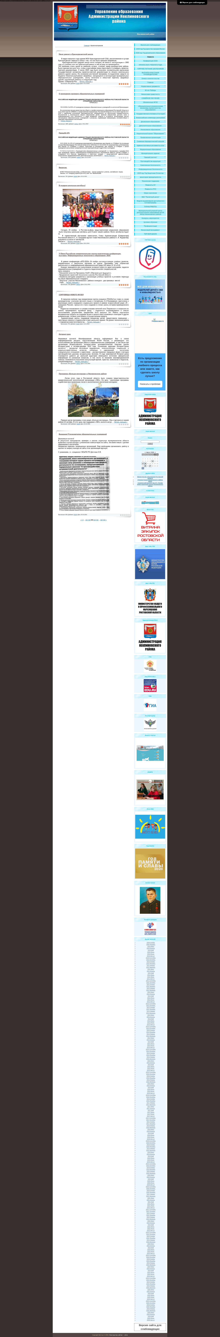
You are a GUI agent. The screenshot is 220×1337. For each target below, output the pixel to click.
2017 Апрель (151, 1108)
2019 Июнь (150, 1158)
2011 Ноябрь (151, 984)
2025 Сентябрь (151, 1301)
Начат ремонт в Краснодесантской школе (76, 54)
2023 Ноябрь (151, 1259)
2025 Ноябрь (151, 1305)
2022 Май (151, 1225)
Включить (34, 1)
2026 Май (151, 1316)
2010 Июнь (150, 952)
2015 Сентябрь (151, 1072)
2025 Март (150, 1289)
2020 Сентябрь (151, 1186)
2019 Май (151, 1156)
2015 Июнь (150, 1066)
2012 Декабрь (150, 1009)
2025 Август (151, 1299)
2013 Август (151, 1024)
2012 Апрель (151, 994)
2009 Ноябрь (151, 942)
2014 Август (151, 1047)
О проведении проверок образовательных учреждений (82, 94)
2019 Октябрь (150, 1165)
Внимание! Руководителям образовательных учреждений (83, 434)
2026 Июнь (150, 1318)
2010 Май (151, 950)
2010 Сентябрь (151, 958)
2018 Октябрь (150, 1143)
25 (145, 466)
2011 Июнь (150, 975)
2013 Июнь (150, 1021)
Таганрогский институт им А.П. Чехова (150, 483)
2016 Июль (150, 1091)
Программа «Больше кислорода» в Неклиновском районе (83, 374)
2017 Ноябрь (151, 1122)
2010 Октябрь (150, 960)
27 (150, 466)
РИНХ (150, 481)
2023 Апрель (151, 1246)
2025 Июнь (150, 1295)
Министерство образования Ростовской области (150, 477)
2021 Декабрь (150, 1215)
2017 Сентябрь (151, 1118)
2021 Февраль (150, 1196)
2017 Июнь (150, 1112)
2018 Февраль (150, 1127)
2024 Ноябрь (151, 1282)
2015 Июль (150, 1068)
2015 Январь (151, 1057)
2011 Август (151, 979)
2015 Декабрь (150, 1078)
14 (152, 461)
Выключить (27, 1)
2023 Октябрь (150, 1257)
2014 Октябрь (150, 1051)
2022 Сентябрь (151, 1232)
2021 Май (151, 1202)
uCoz (126, 1335)
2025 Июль (150, 1297)
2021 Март (150, 1198)
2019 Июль (150, 1160)
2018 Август (151, 1139)
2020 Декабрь (150, 1192)
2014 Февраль (150, 1036)
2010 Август (151, 956)
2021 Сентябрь (151, 1209)
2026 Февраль (150, 1310)
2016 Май (151, 1087)
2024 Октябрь (150, 1280)
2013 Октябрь (150, 1028)
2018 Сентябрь (151, 1141)
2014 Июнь (150, 1043)
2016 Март (150, 1083)
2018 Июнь (150, 1135)
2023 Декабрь (150, 1261)
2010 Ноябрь (151, 961)
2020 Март (150, 1175)
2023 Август (151, 1253)
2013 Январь (151, 1011)
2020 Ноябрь (151, 1190)
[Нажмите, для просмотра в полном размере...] (88, 226)
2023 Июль (150, 1251)
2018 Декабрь (150, 1146)
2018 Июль (150, 1137)
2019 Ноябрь (151, 1167)
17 (143, 463)
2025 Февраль (150, 1287)
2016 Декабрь (150, 1101)
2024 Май (151, 1270)
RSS (114, 5)
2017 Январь (151, 1103)
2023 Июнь (150, 1249)
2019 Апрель (151, 1154)
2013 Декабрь (150, 1032)
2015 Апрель (151, 1062)
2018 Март (150, 1129)
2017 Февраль (150, 1104)
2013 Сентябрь (151, 1026)
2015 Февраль (150, 1059)
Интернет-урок (65, 334)
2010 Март (150, 946)
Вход (110, 5)
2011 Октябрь (150, 982)
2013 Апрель (151, 1017)
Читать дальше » (86, 81)
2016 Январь (151, 1080)
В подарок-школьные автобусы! (72, 185)
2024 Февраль (150, 1265)
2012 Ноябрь (151, 1007)
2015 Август (151, 1070)
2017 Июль (150, 1114)
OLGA (77, 83)
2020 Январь (151, 1171)
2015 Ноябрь (151, 1076)
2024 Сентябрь (151, 1278)
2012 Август (151, 1001)
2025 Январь (151, 1286)
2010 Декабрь (150, 963)
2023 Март (150, 1244)
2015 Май (151, 1064)
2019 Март (150, 1152)
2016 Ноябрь (151, 1099)
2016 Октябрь (150, 1097)
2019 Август (151, 1162)
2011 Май (151, 973)
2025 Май (151, 1293)
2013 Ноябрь (151, 1030)
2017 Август (151, 1116)
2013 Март (150, 1015)
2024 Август (151, 1276)
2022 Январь (151, 1217)
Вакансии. (63, 168)
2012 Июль (150, 1000)
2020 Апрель (151, 1177)
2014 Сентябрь (151, 1049)
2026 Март (150, 1312)
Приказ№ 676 (64, 133)
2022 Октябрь (150, 1234)
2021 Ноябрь (151, 1213)
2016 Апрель (151, 1085)
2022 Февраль (150, 1219)
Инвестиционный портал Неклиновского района (150, 485)
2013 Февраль (150, 1013)
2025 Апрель (151, 1291)
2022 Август (151, 1230)
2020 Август (151, 1184)
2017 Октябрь (150, 1120)
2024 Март (150, 1266)
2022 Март (150, 1221)
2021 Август (151, 1207)
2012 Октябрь (150, 1005)
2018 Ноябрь (151, 1144)
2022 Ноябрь (151, 1236)
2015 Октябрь (150, 1074)
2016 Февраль (150, 1082)
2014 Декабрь (150, 1055)
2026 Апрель (151, 1314)
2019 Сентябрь (151, 1164)
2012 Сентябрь (151, 1003)
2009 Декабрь (150, 944)
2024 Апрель (151, 1268)
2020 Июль (150, 1183)
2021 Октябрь (150, 1211)
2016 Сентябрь (151, 1095)
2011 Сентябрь (151, 980)
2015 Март (150, 1061)
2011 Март (150, 969)
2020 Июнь (150, 1181)
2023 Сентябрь (151, 1255)
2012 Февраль (150, 990)
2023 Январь (151, 1240)
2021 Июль (150, 1205)
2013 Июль (150, 1022)
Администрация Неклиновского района (150, 480)
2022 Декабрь (150, 1238)
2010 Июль (150, 954)
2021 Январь (151, 1194)
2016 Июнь (150, 1089)
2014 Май (151, 1042)
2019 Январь (151, 1148)
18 (145, 463)
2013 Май (151, 1019)
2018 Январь (151, 1125)
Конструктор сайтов (115, 1335)
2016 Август (151, 1093)
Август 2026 (150, 452)
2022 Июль (150, 1228)
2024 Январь (151, 1263)
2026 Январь (151, 1308)
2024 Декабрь (150, 1284)
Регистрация (103, 5)
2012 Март (150, 992)
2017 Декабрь (150, 1123)
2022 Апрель (151, 1223)
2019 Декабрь (150, 1169)
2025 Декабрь (150, 1307)
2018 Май (151, 1133)
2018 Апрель (151, 1131)
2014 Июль (150, 1045)
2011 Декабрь (150, 986)
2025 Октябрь (150, 1303)
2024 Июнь (150, 1272)
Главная (95, 5)
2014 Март (150, 1038)
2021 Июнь (150, 1204)
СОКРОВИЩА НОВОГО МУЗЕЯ (71, 295)
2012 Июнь (150, 998)
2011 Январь (151, 965)
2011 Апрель (151, 971)
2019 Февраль (150, 1150)
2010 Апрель (151, 948)
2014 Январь (151, 1034)
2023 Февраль (150, 1242)
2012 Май (151, 996)
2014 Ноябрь (151, 1053)
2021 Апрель (151, 1200)
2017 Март (150, 1106)
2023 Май (151, 1247)
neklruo (76, 124)
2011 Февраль (150, 967)
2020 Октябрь (150, 1188)
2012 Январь (151, 988)
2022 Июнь (150, 1226)
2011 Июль (150, 977)
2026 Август (151, 1320)
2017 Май (151, 1110)
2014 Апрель (151, 1040)
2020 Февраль (150, 1173)
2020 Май (151, 1179)
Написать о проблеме (150, 384)
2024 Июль (150, 1274)
